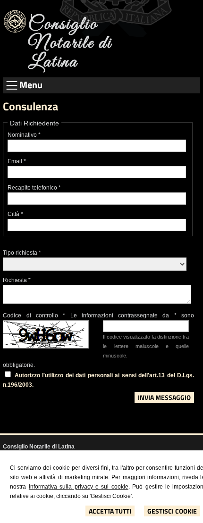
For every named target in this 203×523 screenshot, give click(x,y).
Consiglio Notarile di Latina (70, 43)
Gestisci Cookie (172, 511)
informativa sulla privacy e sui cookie (78, 486)
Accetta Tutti (110, 511)
